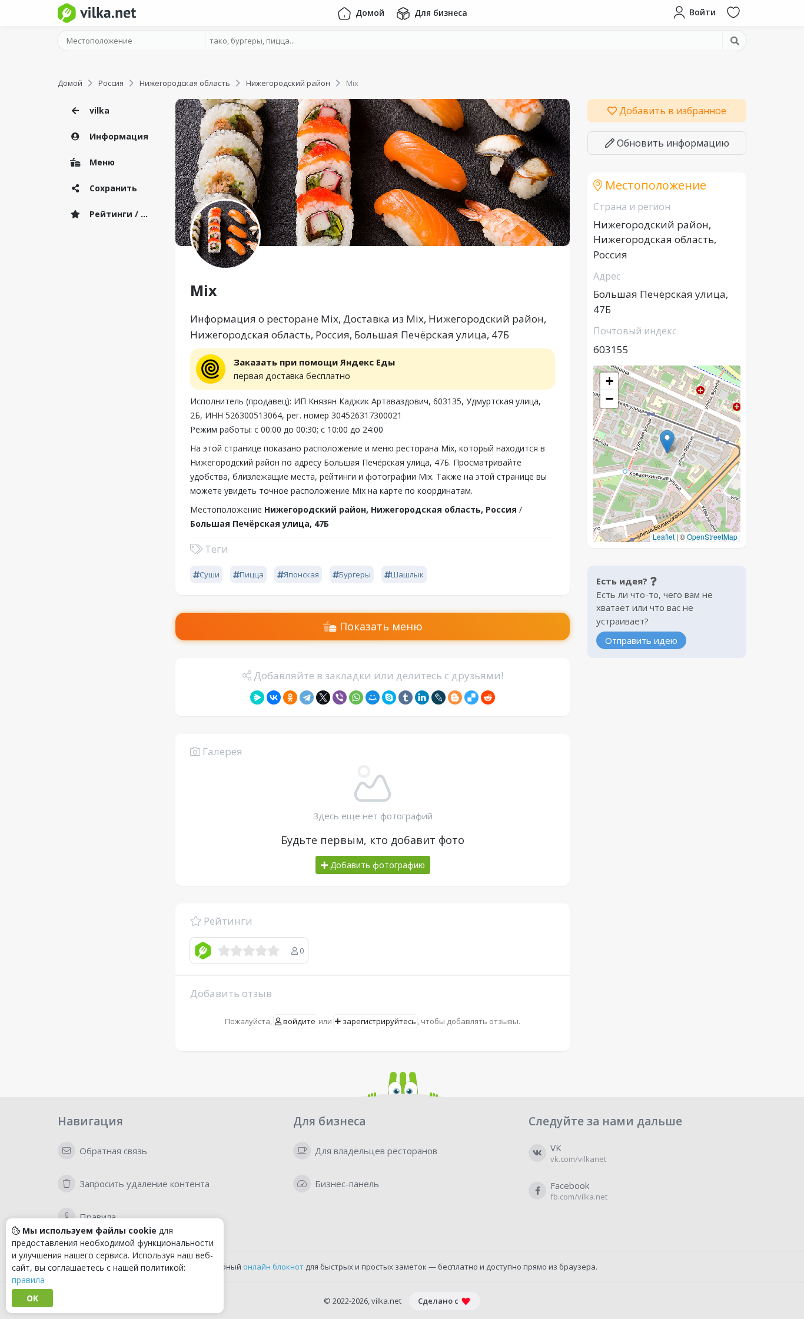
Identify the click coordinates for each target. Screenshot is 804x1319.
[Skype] (389, 697)
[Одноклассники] (290, 697)
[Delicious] (471, 697)
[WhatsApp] (356, 697)
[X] (323, 697)
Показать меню (380, 626)
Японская (301, 574)
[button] (667, 442)
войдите (298, 1021)
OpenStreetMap (712, 536)
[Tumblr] (405, 697)
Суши (210, 574)
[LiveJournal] (438, 697)
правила (28, 1279)
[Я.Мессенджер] (257, 697)
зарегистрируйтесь (378, 1021)
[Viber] (340, 697)
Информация (117, 136)
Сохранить (112, 188)
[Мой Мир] (373, 697)
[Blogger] (455, 697)
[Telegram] (307, 697)
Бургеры (355, 574)
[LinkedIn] (422, 697)
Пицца (252, 574)
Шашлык (407, 574)
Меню (101, 162)
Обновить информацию (671, 143)
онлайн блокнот (273, 1266)
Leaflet (664, 536)
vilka (98, 110)
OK (32, 1298)
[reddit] (488, 697)
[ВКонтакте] (274, 697)
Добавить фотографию (376, 865)
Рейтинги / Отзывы (122, 214)
